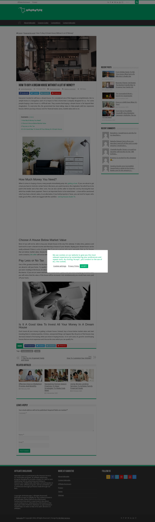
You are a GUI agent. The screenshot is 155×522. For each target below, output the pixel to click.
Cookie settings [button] (59, 266)
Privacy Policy (73, 266)
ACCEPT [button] (84, 266)
